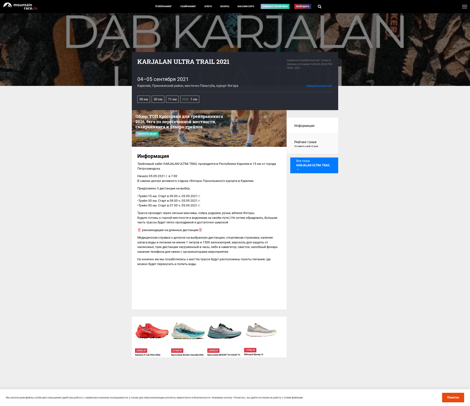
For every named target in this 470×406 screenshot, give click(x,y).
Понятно (453, 397)
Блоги (208, 6)
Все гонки (313, 163)
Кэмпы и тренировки (275, 6)
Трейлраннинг (163, 6)
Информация (304, 126)
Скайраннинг (188, 6)
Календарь (302, 6)
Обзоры (224, 6)
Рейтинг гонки (306, 144)
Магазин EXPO (246, 6)
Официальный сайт (319, 86)
